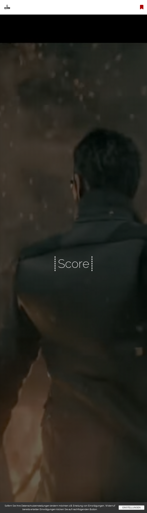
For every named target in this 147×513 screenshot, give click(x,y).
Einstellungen (131, 507)
